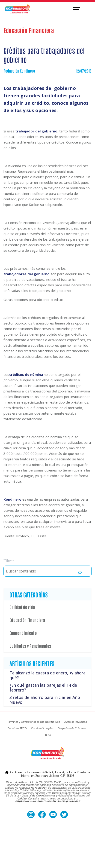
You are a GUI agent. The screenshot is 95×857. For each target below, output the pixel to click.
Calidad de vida (22, 607)
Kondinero (12, 499)
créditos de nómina (26, 374)
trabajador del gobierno (36, 131)
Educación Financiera (27, 620)
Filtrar (8, 560)
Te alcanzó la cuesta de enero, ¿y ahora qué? (47, 675)
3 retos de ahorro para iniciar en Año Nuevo (44, 700)
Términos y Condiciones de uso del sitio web (33, 721)
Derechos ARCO (17, 728)
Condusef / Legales (42, 728)
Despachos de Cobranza (72, 728)
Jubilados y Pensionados (30, 646)
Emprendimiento (23, 633)
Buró (48, 735)
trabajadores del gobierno (26, 274)
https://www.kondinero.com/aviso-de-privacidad (47, 801)
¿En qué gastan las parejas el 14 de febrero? (43, 687)
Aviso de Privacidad (75, 721)
